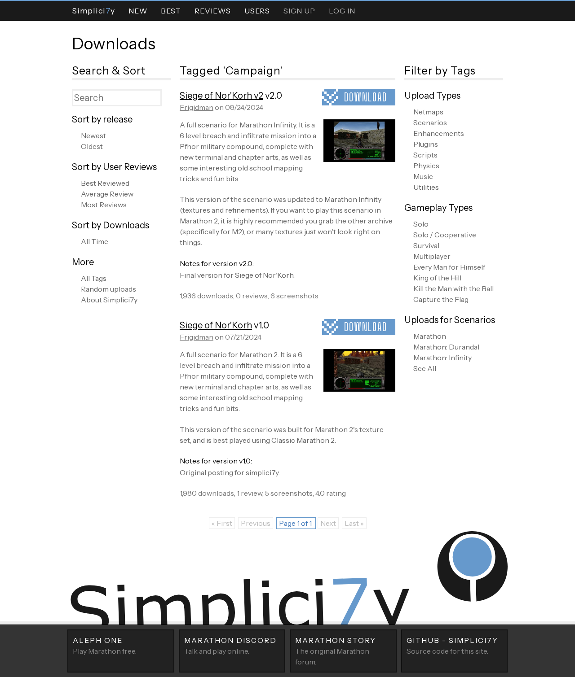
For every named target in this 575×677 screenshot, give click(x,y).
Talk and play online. (230, 645)
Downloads (113, 43)
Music (423, 176)
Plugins (425, 144)
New (137, 10)
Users (257, 10)
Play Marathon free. (105, 645)
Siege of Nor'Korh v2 (221, 95)
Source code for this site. (452, 645)
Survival (426, 245)
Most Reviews (104, 204)
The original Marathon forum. (335, 651)
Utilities (426, 187)
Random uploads (108, 288)
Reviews (213, 10)
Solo (421, 223)
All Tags (93, 278)
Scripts (425, 154)
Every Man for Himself (449, 266)
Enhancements (438, 133)
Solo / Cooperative (444, 234)
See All (424, 368)
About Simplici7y (109, 299)
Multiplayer (432, 256)
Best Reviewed (105, 183)
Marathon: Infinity (442, 357)
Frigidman (196, 107)
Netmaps (428, 111)
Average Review (107, 193)
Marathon (429, 336)
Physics (426, 165)
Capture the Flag (441, 299)
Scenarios (430, 122)
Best (171, 10)
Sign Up (299, 10)
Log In (342, 10)
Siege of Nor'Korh (216, 325)
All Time (94, 241)
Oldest (92, 146)
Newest (93, 135)
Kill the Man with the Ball (453, 288)
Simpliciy (93, 10)
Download (365, 97)
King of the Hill (437, 277)
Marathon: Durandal (446, 346)
